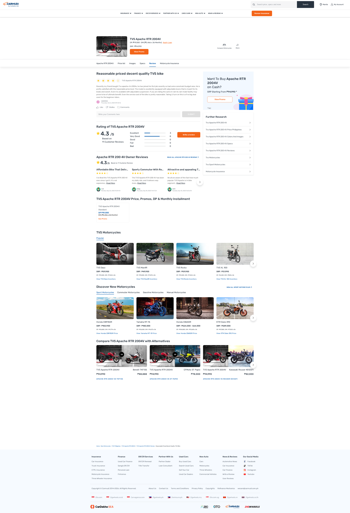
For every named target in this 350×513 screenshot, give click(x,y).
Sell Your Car (184, 470)
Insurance (124, 13)
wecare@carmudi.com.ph (248, 488)
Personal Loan (123, 470)
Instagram (251, 470)
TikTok (250, 466)
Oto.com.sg (214, 497)
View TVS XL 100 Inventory (226, 279)
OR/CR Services (152, 13)
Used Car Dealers (186, 474)
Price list (121, 63)
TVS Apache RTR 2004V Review (146, 446)
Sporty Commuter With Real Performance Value (159, 169)
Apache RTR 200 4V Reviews (186, 157)
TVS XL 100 (221, 267)
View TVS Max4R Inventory (146, 279)
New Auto (199, 13)
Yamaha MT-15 (143, 322)
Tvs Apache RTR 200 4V (216, 123)
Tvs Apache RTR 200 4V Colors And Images (224, 136)
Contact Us (163, 488)
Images (132, 63)
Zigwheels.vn (232, 497)
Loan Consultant (165, 466)
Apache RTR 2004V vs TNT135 (109, 379)
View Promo (139, 52)
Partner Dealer (164, 461)
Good (150, 140)
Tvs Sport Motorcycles (215, 164)
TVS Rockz (181, 267)
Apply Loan (167, 42)
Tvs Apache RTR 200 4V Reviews (220, 150)
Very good (150, 136)
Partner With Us (170, 13)
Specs (142, 63)
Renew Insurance (261, 13)
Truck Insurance (98, 466)
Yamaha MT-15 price (148, 333)
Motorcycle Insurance (169, 63)
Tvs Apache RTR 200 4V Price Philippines (224, 129)
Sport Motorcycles (242, 287)
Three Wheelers (205, 470)
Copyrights (210, 488)
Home (98, 446)
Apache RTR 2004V (105, 63)
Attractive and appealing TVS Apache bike (191, 169)
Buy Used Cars (185, 461)
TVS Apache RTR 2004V (107, 370)
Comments (124, 107)
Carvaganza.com (138, 497)
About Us (152, 488)
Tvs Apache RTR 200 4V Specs (219, 143)
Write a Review (228, 474)
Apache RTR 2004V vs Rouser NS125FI (220, 379)
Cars (201, 461)
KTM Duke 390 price (228, 333)
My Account (339, 4)
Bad (150, 146)
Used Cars (186, 13)
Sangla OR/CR (124, 466)
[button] (200, 182)
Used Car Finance (125, 461)
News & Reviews (214, 13)
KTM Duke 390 (223, 322)
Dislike (112, 107)
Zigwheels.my (196, 497)
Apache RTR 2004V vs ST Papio (164, 379)
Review (152, 63)
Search (305, 4)
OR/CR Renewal (144, 461)
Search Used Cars (186, 466)
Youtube (250, 474)
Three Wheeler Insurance (102, 478)
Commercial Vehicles (208, 474)
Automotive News (230, 461)
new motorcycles (106, 446)
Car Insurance (97, 461)
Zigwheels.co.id (116, 497)
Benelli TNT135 (140, 370)
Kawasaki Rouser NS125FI (241, 370)
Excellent (150, 133)
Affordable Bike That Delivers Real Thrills (119, 169)
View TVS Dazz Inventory (106, 279)
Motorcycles (204, 466)
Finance (137, 13)
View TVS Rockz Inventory (186, 279)
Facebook (251, 461)
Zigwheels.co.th (252, 497)
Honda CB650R (183, 322)
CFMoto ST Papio (192, 370)
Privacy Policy (197, 488)
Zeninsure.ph (176, 497)
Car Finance (227, 470)
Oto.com (98, 497)
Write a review (189, 135)
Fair (150, 143)
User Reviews (228, 478)
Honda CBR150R (104, 322)
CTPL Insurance (98, 470)
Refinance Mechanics (226, 488)
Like (101, 107)
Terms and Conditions (180, 488)
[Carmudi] (11, 4)
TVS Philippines (116, 446)
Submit (191, 114)
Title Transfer (143, 466)
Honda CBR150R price (109, 333)
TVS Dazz (100, 267)
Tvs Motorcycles (213, 157)
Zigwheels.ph (158, 497)
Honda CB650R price (188, 333)
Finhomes (122, 474)
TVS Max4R (141, 267)
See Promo (102, 219)
